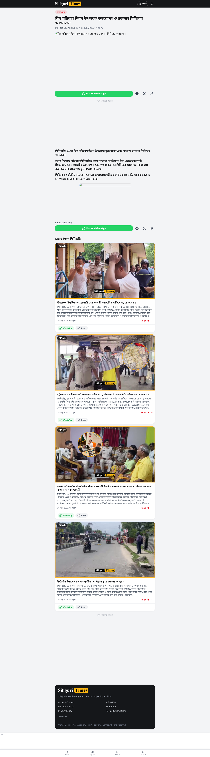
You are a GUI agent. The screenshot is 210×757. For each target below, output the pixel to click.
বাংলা (144, 3)
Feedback (111, 706)
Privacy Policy (65, 710)
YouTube (62, 716)
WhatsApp (67, 328)
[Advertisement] (105, 124)
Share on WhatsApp (96, 93)
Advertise (111, 702)
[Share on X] (144, 94)
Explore (92, 754)
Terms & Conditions (116, 710)
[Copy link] (152, 94)
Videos (117, 754)
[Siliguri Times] (68, 4)
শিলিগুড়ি (61, 12)
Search (143, 754)
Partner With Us (66, 706)
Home (67, 754)
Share (83, 328)
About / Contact (66, 702)
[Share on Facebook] (137, 94)
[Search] (152, 3)
